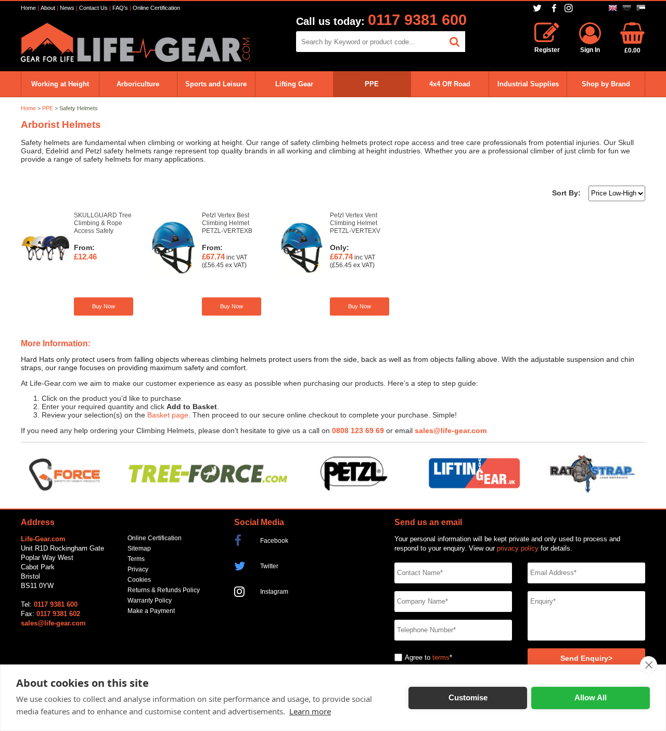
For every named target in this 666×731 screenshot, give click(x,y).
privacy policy (518, 548)
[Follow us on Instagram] (570, 8)
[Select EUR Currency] (626, 8)
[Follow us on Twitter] (538, 8)
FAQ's (120, 8)
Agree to (417, 657)
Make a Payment (151, 611)
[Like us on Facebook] (554, 8)
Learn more (310, 711)
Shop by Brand (606, 84)
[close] (648, 665)
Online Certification (156, 8)
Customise (468, 697)
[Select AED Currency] (640, 8)
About (48, 8)
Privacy (137, 569)
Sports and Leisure (216, 84)
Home (28, 8)
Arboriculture (138, 84)
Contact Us (93, 8)
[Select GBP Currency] (612, 8)
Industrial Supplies (528, 84)
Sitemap (139, 548)
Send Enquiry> (586, 658)
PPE (372, 84)
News (67, 8)
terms (441, 657)
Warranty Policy (149, 600)
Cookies (139, 579)
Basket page (167, 415)
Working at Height (60, 84)
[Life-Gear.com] (135, 59)
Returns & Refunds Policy (163, 590)
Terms (136, 559)
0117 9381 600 (417, 19)
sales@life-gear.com (450, 431)
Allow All (590, 697)
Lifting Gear (294, 84)
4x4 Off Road (449, 84)
